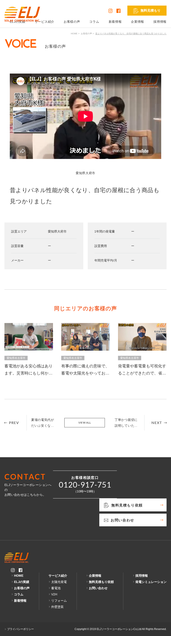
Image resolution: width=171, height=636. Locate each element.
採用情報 (160, 21)
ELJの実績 (21, 582)
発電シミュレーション (151, 582)
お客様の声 (72, 21)
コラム (94, 21)
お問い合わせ (98, 588)
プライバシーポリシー (20, 629)
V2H (54, 594)
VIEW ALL (84, 422)
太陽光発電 (59, 582)
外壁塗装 (57, 607)
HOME (74, 33)
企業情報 (137, 21)
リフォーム (59, 600)
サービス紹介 (44, 21)
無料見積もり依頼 (101, 582)
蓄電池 (56, 588)
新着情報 (115, 21)
